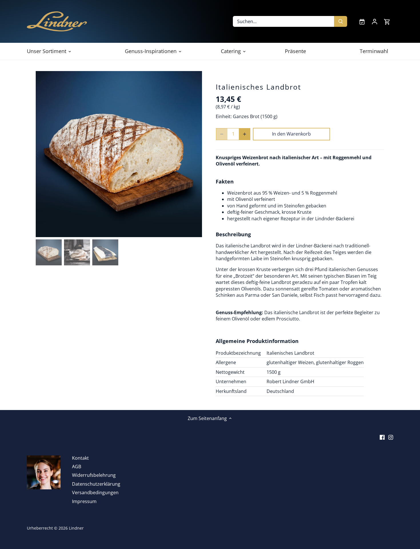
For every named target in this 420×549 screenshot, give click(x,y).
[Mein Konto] (374, 21)
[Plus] (244, 134)
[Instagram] (390, 436)
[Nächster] (193, 154)
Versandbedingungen (95, 492)
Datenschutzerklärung (96, 484)
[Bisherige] (44, 154)
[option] (119, 154)
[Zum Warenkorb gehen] (387, 21)
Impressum (84, 501)
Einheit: (224, 116)
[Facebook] (382, 436)
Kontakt (80, 458)
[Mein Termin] (362, 21)
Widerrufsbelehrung (94, 475)
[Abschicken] (340, 21)
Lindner (76, 528)
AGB (76, 466)
